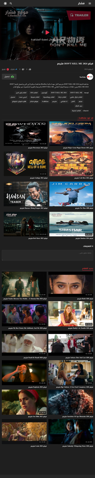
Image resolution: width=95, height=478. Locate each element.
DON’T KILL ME (76, 92)
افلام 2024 (34, 92)
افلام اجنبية (76, 110)
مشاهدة (45, 101)
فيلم (80, 101)
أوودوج (44, 92)
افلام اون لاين (21, 92)
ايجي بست (23, 97)
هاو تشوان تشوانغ (19, 101)
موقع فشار (34, 101)
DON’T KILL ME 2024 (58, 92)
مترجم (54, 101)
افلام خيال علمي (76, 97)
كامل (73, 101)
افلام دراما (62, 97)
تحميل (13, 97)
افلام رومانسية (48, 97)
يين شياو (78, 105)
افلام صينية (35, 97)
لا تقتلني (64, 101)
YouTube (83, 77)
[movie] (90, 79)
